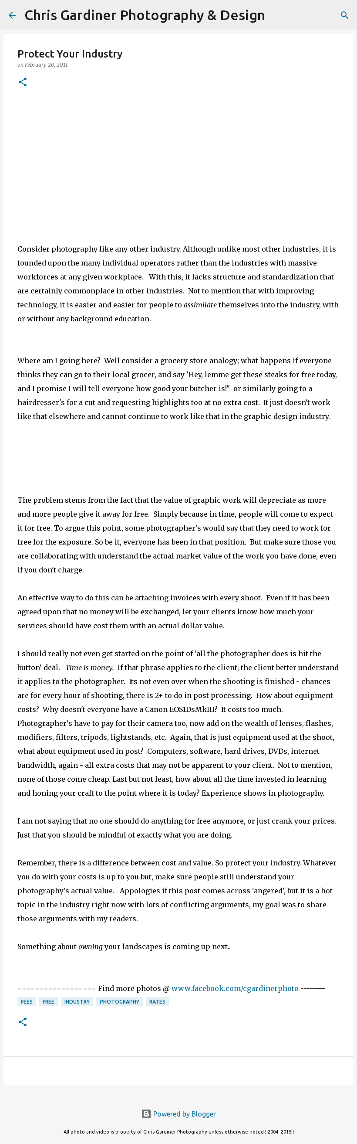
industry (77, 1001)
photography (119, 1001)
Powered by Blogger (184, 1114)
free (48, 1001)
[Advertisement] (178, 163)
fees (27, 1001)
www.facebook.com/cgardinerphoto (235, 988)
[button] (22, 83)
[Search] (277, 15)
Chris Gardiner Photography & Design (144, 15)
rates (157, 1001)
